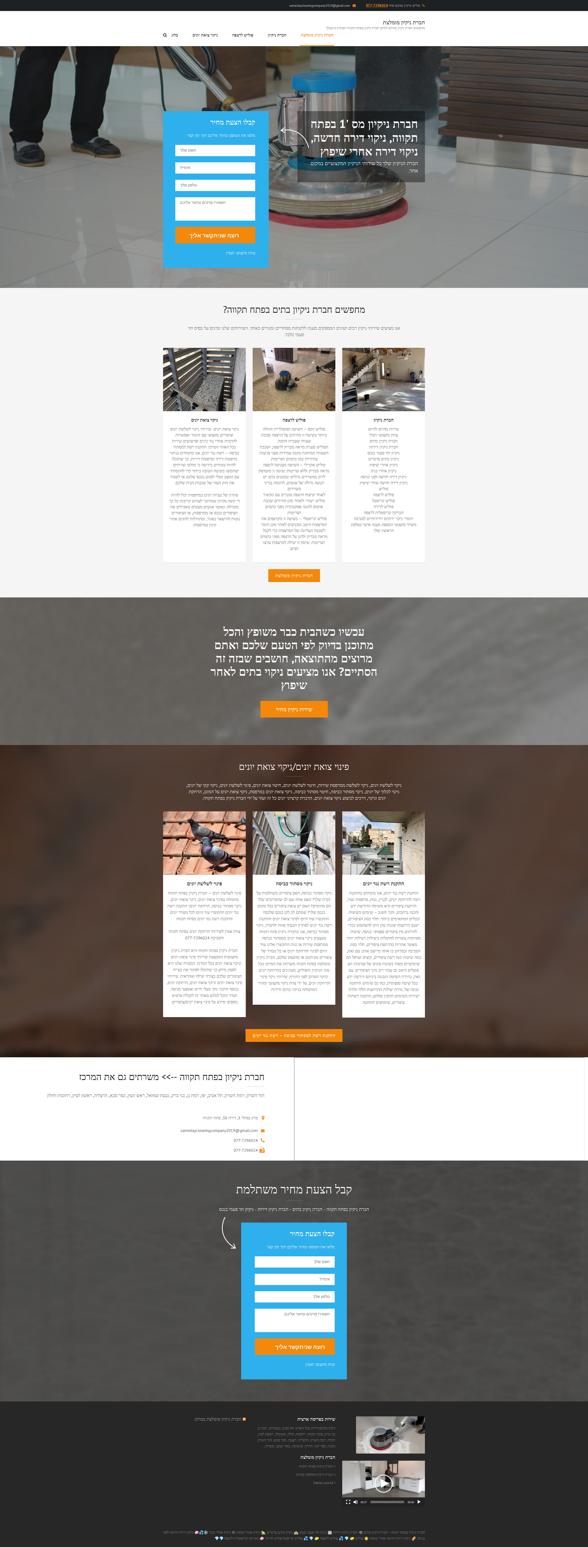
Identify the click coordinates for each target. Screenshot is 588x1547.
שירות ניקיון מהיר (294, 709)
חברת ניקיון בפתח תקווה (316, 1466)
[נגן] (419, 1502)
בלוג (175, 35)
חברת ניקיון (277, 35)
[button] (383, 1483)
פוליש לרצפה (242, 35)
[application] (383, 1484)
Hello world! (323, 1482)
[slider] (387, 1502)
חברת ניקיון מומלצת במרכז (314, 1474)
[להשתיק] (355, 1502)
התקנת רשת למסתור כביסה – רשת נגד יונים (294, 1035)
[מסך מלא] (348, 1502)
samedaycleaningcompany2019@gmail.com (319, 6)
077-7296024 (246, 1140)
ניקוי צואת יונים (205, 35)
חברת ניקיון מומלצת (404, 22)
